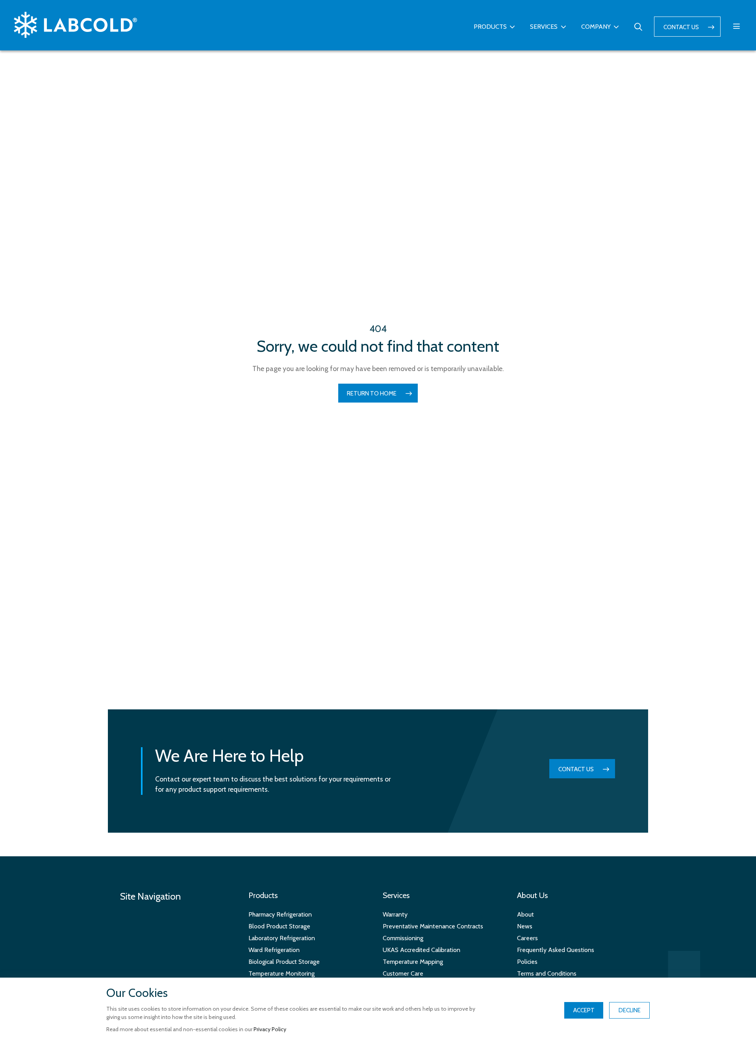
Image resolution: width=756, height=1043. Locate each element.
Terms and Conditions (546, 973)
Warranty (395, 914)
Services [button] (544, 26)
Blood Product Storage (279, 926)
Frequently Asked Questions (555, 950)
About (525, 914)
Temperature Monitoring (281, 973)
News (524, 926)
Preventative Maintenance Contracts (433, 926)
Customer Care (403, 973)
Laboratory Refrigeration (281, 938)
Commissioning (403, 938)
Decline (630, 1010)
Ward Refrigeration (274, 950)
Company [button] (596, 26)
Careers (527, 938)
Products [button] (490, 26)
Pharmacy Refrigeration (280, 914)
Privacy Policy (270, 1029)
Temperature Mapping (413, 961)
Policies (527, 961)
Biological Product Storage (284, 961)
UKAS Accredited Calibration (421, 950)
